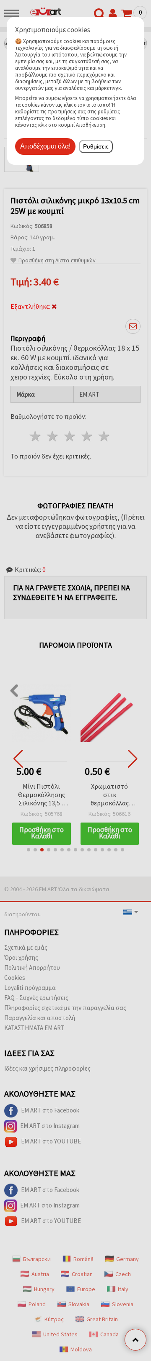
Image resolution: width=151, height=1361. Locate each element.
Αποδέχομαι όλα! (45, 146)
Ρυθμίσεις (96, 146)
